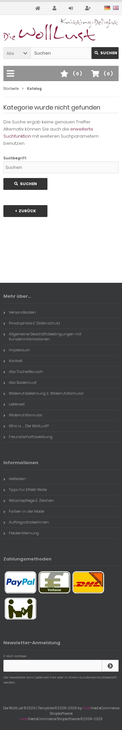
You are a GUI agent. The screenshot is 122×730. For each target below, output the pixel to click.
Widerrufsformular (25, 415)
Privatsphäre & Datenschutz (34, 323)
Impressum (19, 350)
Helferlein (17, 478)
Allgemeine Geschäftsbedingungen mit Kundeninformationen (45, 336)
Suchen (105, 53)
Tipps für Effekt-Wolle (28, 489)
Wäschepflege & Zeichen (31, 500)
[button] (16, 53)
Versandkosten (22, 312)
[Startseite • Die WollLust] (61, 29)
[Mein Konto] (55, 8)
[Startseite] (38, 8)
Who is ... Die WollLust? (29, 426)
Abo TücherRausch (26, 371)
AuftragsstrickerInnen (29, 522)
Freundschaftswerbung (31, 436)
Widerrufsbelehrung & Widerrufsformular (46, 393)
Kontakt (15, 360)
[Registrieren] (89, 8)
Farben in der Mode (26, 511)
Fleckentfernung (24, 533)
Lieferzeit (17, 404)
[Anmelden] (71, 8)
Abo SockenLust (23, 382)
